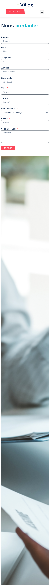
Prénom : (5, 37)
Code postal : (7, 78)
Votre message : (9, 129)
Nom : (4, 47)
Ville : (4, 88)
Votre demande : (9, 109)
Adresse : (5, 68)
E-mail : (4, 119)
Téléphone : (6, 58)
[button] (42, 12)
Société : (5, 98)
